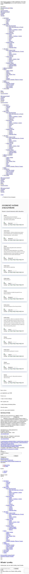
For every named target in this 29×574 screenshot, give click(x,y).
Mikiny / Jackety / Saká (14, 59)
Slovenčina (7, 465)
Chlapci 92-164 (9, 56)
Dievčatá (8, 19)
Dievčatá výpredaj (10, 83)
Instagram (7, 556)
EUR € (5, 472)
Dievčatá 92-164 (10, 33)
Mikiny (7, 72)
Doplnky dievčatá (10, 42)
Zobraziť (16, 455)
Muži (7, 23)
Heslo (2, 454)
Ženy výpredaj (9, 86)
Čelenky (11, 45)
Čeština (6, 466)
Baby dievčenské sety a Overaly (16, 27)
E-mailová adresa (4, 453)
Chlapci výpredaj (10, 84)
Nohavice (11, 32)
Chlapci (8, 20)
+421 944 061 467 (5, 433)
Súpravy (11, 41)
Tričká (10, 34)
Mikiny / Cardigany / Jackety (15, 29)
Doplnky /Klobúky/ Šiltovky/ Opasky (14, 79)
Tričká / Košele (9, 70)
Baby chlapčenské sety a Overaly (16, 51)
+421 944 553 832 (5, 438)
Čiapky (10, 43)
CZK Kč (5, 471)
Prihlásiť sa (3, 457)
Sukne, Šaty (11, 31)
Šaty (10, 39)
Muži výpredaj (9, 87)
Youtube (12, 556)
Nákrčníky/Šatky (13, 47)
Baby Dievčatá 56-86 (11, 25)
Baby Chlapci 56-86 (10, 50)
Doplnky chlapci (10, 63)
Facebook (3, 556)
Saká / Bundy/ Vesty (10, 74)
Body (10, 28)
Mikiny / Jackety (12, 54)
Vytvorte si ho (10, 460)
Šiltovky (11, 46)
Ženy (7, 22)
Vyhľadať (16, 568)
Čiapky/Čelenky (12, 64)
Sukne (10, 38)
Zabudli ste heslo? (5, 458)
